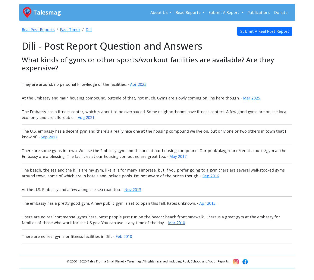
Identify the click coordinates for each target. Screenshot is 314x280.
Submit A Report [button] (224, 12)
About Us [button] (159, 12)
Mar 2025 (251, 98)
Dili (89, 29)
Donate (281, 12)
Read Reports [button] (188, 12)
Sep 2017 (49, 136)
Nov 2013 (132, 189)
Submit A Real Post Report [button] (264, 31)
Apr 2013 (207, 203)
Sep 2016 (210, 175)
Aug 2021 (86, 117)
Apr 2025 (138, 84)
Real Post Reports (38, 29)
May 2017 (177, 156)
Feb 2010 (124, 236)
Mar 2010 (176, 222)
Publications (258, 12)
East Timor (70, 29)
